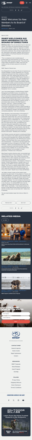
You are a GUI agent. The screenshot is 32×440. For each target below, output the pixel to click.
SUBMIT (15, 321)
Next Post (23, 202)
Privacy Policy (16, 380)
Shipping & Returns (16, 382)
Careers (16, 356)
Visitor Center (16, 351)
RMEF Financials (16, 364)
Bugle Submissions (16, 353)
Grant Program (16, 369)
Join (22, 2)
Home (2, 7)
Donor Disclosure (16, 385)
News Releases (4, 28)
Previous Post (8, 202)
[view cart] (26, 2)
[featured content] (16, 421)
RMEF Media (6, 7)
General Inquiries (16, 348)
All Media (5, 220)
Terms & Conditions (16, 387)
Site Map (16, 372)
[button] (15, 10)
